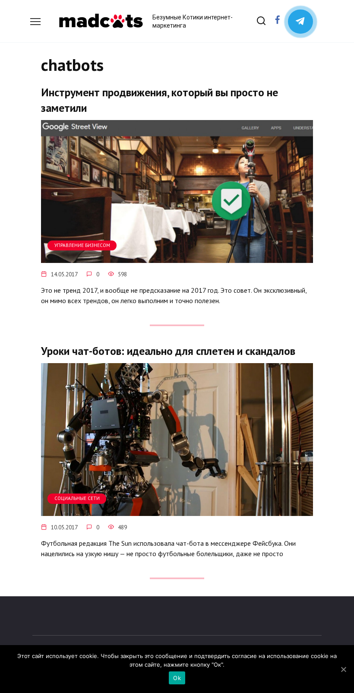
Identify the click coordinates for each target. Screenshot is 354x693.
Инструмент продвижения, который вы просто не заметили (159, 100)
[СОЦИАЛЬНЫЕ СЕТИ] (177, 510)
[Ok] (343, 669)
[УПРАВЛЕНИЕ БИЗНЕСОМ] (177, 257)
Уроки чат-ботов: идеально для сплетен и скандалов (168, 351)
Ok (177, 677)
